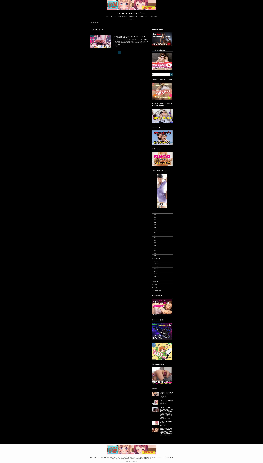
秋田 (155, 219)
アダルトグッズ (156, 258)
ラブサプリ (156, 271)
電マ (155, 279)
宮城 (155, 222)
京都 (155, 248)
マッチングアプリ (157, 290)
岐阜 (155, 235)
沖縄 (155, 255)
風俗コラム (155, 281)
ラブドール (156, 273)
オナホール (156, 261)
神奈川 (155, 230)
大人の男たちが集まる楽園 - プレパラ (131, 13)
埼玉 (155, 232)
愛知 (155, 240)
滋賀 (155, 245)
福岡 (155, 253)
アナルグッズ (156, 263)
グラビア (155, 287)
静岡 (155, 237)
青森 (155, 217)
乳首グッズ (156, 276)
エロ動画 (155, 284)
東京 (155, 227)
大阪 (155, 250)
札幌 (155, 214)
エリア (154, 212)
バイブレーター (157, 266)
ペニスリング (156, 268)
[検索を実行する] (171, 74)
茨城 (155, 224)
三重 (155, 242)
